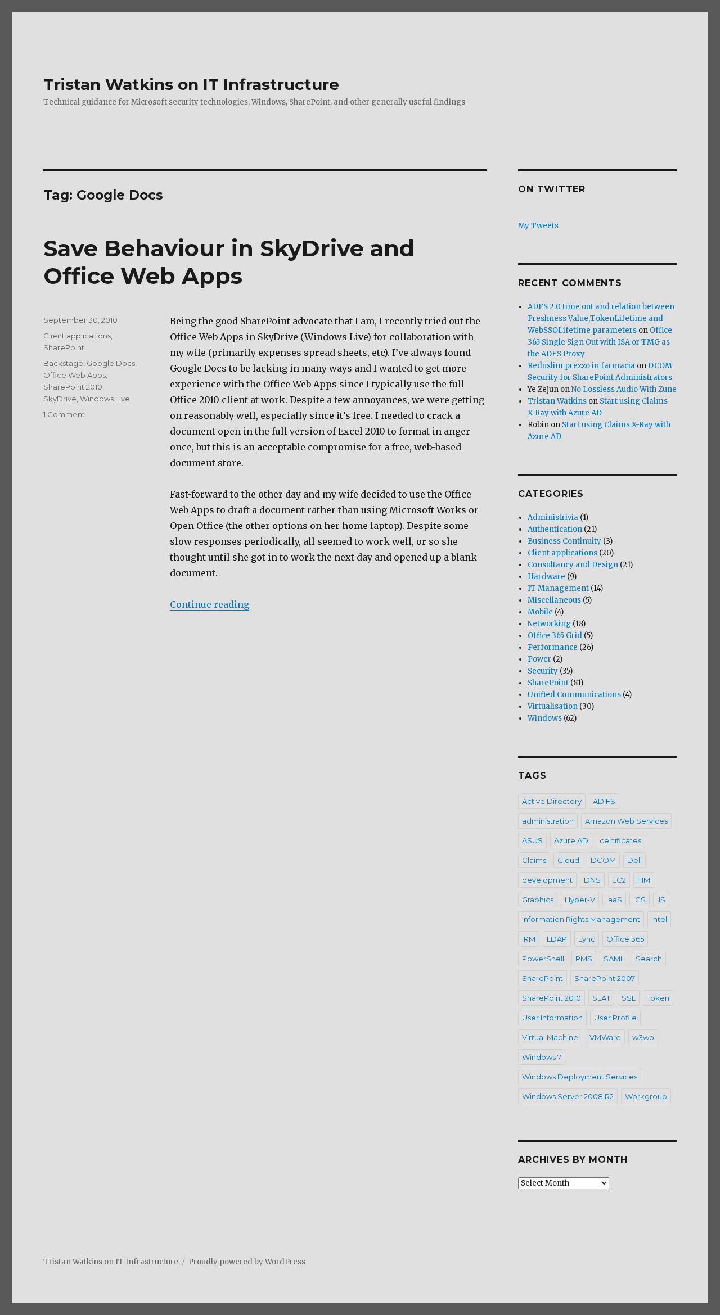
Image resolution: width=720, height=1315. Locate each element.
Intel (659, 919)
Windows (545, 718)
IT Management (558, 588)
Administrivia (553, 517)
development (547, 879)
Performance (553, 647)
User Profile (615, 1017)
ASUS (532, 840)
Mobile (540, 612)
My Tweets (538, 226)
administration (548, 820)
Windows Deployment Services (579, 1076)
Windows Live (105, 398)
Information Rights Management (581, 919)
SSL (629, 997)
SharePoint (63, 347)
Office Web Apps (74, 374)
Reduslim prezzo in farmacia (581, 365)
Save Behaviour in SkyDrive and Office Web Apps (229, 262)
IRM (529, 938)
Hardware (546, 576)
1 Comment (64, 414)
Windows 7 (541, 1056)
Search (649, 958)
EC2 (619, 879)
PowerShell (543, 958)
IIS (661, 899)
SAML (614, 958)
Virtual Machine (550, 1037)
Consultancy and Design (573, 565)
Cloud (568, 860)
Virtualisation (553, 706)
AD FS (604, 801)
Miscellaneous (554, 600)
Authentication (555, 529)
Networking (549, 624)
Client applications (77, 335)
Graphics (538, 899)
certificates (620, 840)
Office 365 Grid (555, 635)
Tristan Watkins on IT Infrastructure (191, 84)
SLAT (601, 997)
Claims (534, 860)
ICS (639, 899)
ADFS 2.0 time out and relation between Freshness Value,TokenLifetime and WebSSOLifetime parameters (601, 318)
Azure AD (571, 840)
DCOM (603, 860)
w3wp (643, 1037)
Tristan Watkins (557, 401)
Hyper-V (580, 899)
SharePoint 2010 (72, 386)
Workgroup (646, 1096)
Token (658, 997)
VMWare (605, 1037)
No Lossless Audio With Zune (624, 389)
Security (543, 671)
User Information (552, 1017)
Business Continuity (564, 541)
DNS (592, 879)
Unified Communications (574, 694)
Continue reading (209, 604)
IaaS (614, 899)
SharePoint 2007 (604, 978)
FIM (643, 879)
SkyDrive (59, 398)
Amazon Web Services (626, 820)
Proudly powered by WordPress (246, 1262)
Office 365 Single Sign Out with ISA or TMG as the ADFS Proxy (600, 342)
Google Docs (111, 363)
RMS (583, 958)
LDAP (557, 938)
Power (539, 659)
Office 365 (625, 938)
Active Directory (552, 801)
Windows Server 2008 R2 (568, 1096)
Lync (586, 938)
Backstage (63, 363)
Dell (634, 860)
